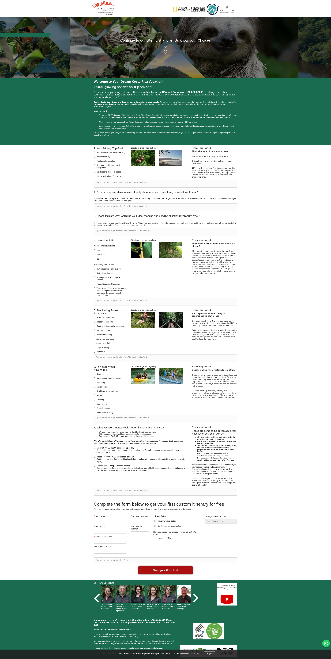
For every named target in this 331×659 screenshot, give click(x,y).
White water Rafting (104, 412)
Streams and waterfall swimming (110, 378)
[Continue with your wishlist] (165, 51)
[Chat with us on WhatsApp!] (326, 643)
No (169, 538)
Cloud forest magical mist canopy (110, 326)
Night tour (100, 352)
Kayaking (100, 400)
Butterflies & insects (104, 273)
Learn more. (196, 653)
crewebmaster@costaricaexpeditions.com (145, 648)
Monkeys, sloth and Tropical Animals (108, 278)
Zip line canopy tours (105, 339)
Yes (160, 538)
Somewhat (101, 254)
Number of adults (139, 516)
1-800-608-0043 (157, 620)
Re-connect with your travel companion (108, 166)
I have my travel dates (166, 521)
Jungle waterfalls (103, 343)
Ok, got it (210, 653)
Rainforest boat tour (104, 322)
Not (97, 259)
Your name (99, 516)
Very (98, 250)
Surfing (99, 395)
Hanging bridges (103, 330)
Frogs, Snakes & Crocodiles (108, 284)
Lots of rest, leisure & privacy (108, 176)
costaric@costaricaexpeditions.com (115, 629)
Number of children (136, 527)
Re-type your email (103, 536)
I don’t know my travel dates (169, 526)
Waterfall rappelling (104, 335)
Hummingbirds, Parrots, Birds (109, 269)
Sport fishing (101, 404)
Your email (99, 526)
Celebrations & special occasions (110, 172)
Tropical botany (102, 347)
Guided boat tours (103, 408)
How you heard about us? (216, 516)
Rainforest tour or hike (105, 317)
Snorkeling (100, 382)
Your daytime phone (102, 546)
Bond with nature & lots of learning (110, 152)
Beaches (100, 374)
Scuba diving (101, 387)
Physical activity (103, 157)
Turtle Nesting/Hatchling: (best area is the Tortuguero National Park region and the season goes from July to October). (111, 291)
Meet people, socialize (105, 161)
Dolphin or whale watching (107, 391)
